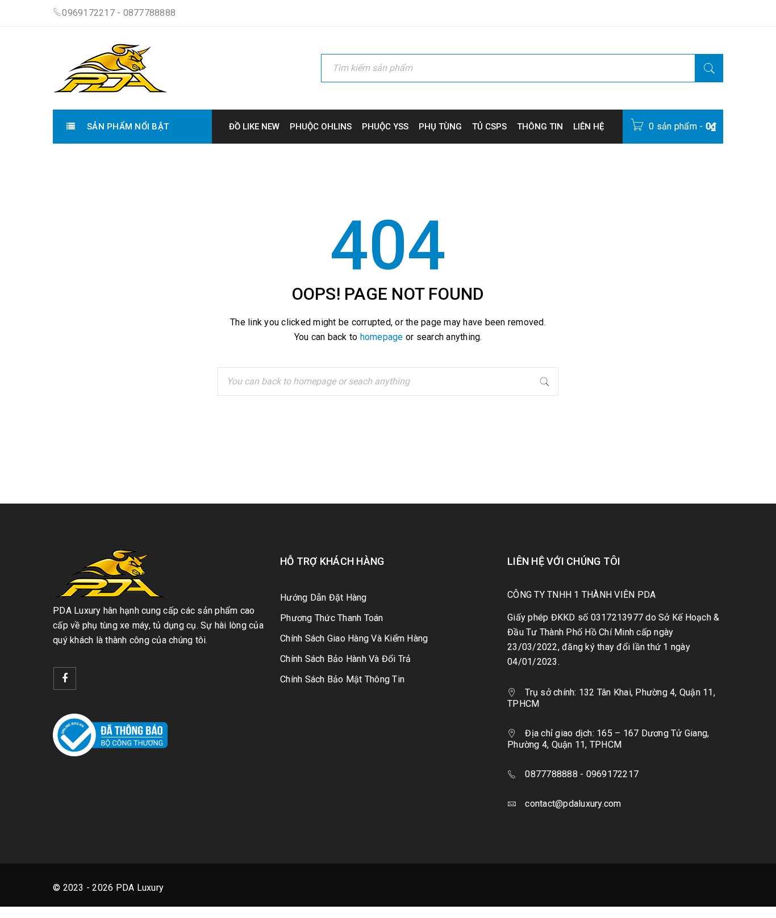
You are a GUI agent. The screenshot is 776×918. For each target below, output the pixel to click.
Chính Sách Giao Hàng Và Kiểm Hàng (354, 638)
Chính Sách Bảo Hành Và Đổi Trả (345, 658)
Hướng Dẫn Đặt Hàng (323, 597)
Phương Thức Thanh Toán (331, 618)
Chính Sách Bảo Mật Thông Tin (342, 679)
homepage (381, 337)
